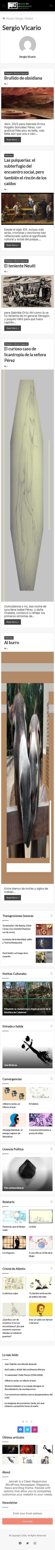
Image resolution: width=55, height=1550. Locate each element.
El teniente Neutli (19, 265)
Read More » (13, 139)
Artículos (9, 155)
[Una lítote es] (45, 1449)
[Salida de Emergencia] (20, 5)
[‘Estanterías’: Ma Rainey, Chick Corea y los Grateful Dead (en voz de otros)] (44, 929)
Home (9, 18)
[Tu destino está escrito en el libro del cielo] (41, 1283)
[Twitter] (27, 1422)
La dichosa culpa (10, 1293)
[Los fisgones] (14, 1242)
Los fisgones (8, 1252)
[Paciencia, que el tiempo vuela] (14, 1216)
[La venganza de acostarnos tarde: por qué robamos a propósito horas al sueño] (10, 1449)
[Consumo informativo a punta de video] (41, 1120)
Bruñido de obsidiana (23, 77)
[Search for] (51, 6)
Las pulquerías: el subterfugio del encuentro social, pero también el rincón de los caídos (25, 171)
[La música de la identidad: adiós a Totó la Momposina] (44, 943)
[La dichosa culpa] (14, 1283)
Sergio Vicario (27, 56)
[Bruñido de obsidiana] (27, 103)
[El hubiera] (41, 1093)
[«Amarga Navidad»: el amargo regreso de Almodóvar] (14, 1120)
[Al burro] (27, 768)
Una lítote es (10, 1064)
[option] (27, 998)
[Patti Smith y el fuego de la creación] (44, 957)
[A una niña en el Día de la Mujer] (41, 1242)
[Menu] (3, 6)
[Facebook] (24, 1422)
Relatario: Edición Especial (16, 73)
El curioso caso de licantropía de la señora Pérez (25, 354)
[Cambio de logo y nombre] (10, 1459)
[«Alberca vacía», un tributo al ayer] (14, 1093)
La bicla (32, 1226)
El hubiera (33, 1103)
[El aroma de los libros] (28, 1459)
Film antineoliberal (14, 1187)
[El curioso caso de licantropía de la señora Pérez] (27, 486)
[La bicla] (41, 1216)
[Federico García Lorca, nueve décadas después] (45, 1459)
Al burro (11, 642)
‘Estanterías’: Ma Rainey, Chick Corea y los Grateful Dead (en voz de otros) (16, 928)
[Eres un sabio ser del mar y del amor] (41, 1309)
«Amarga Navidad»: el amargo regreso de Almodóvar (12, 1133)
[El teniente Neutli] (27, 291)
